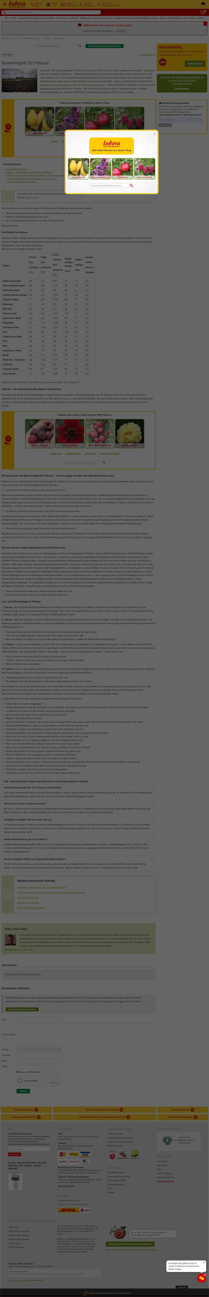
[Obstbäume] (122, 168)
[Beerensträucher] (144, 168)
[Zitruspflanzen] (78, 168)
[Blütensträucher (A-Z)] (100, 168)
